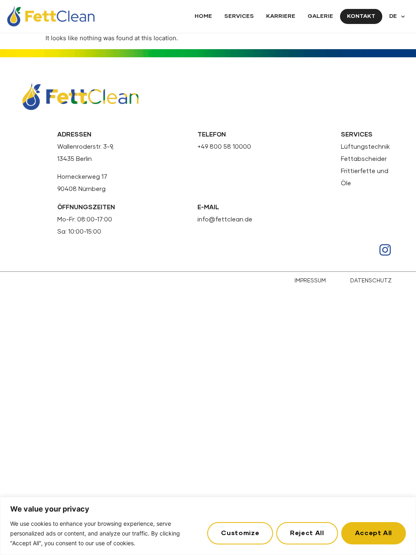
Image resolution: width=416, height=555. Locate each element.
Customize (240, 533)
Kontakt (361, 16)
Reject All (307, 533)
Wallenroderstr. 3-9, (85, 147)
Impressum (310, 281)
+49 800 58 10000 (224, 147)
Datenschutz (371, 281)
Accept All (373, 533)
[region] (208, 526)
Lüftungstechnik (365, 147)
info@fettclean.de (224, 220)
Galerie (320, 16)
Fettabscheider (364, 159)
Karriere (280, 16)
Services (239, 16)
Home (203, 16)
